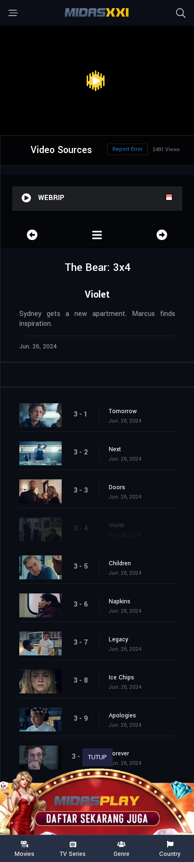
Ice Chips (121, 677)
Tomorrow (123, 411)
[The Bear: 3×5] (161, 235)
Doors (117, 487)
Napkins (119, 601)
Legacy (118, 639)
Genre (121, 853)
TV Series (73, 853)
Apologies (122, 715)
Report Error (128, 149)
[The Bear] (97, 235)
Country (169, 853)
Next (115, 449)
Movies (24, 853)
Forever (119, 753)
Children (120, 563)
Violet (116, 525)
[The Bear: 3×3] (32, 235)
